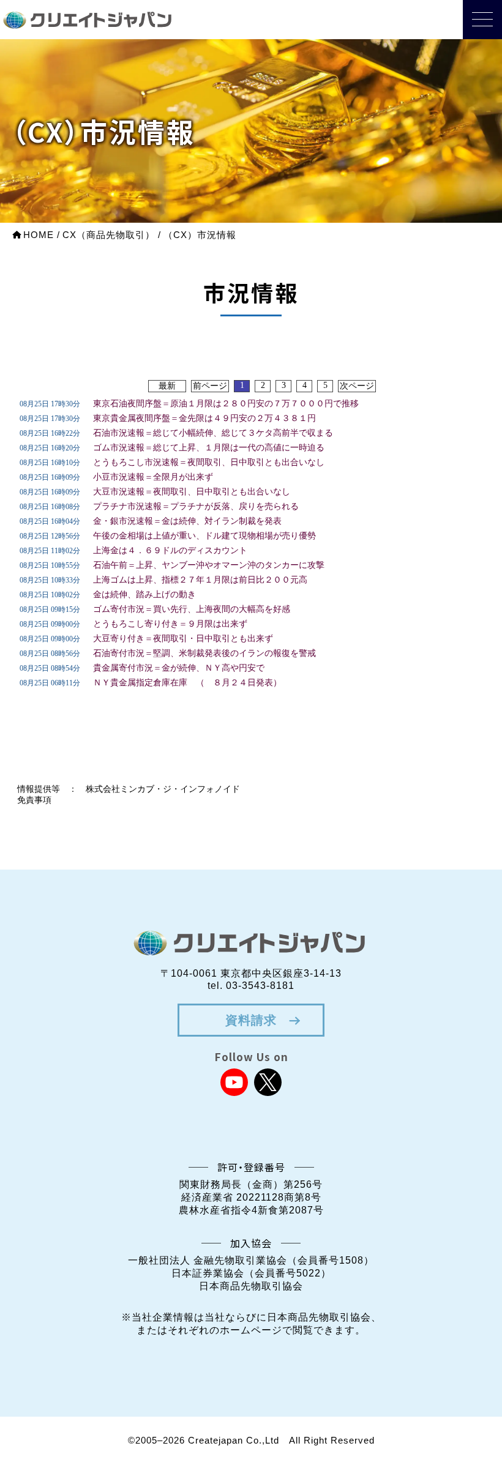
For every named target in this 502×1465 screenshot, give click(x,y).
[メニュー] (482, 19)
